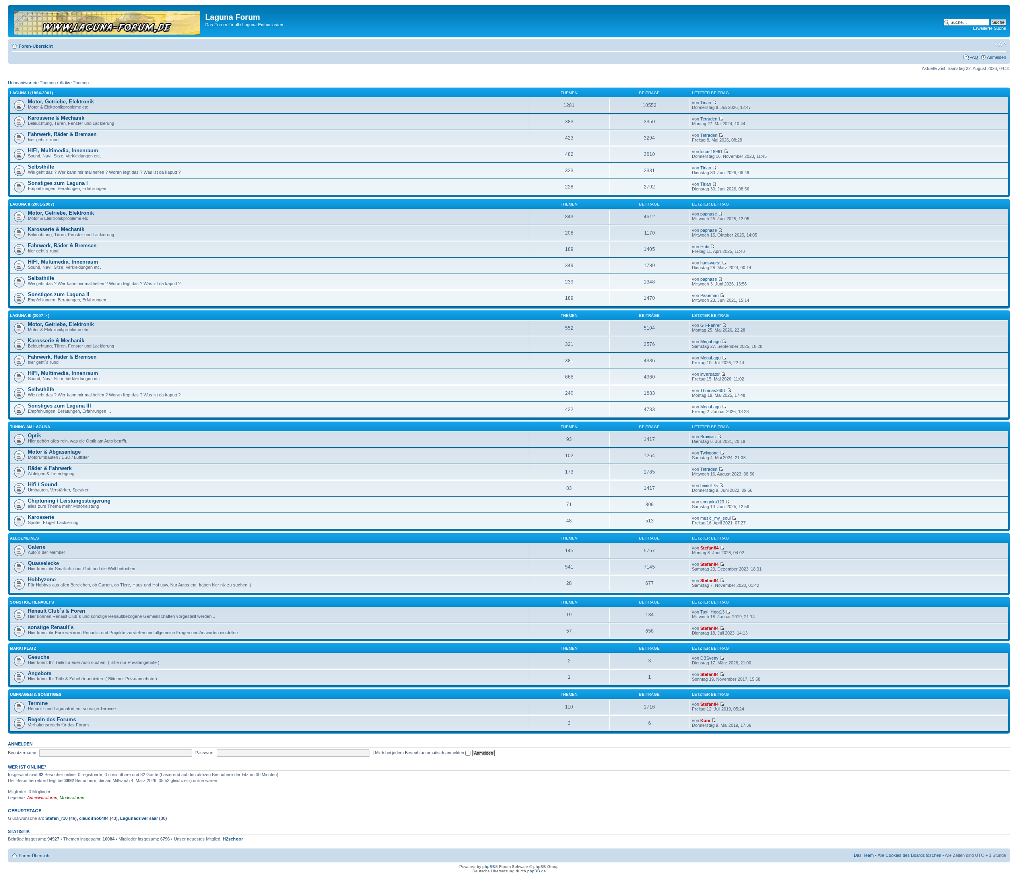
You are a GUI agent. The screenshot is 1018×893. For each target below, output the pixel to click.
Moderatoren (72, 797)
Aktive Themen (74, 82)
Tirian (705, 102)
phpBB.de (536, 871)
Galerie (36, 547)
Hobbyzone (42, 579)
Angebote (39, 673)
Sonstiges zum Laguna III (59, 406)
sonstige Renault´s (51, 627)
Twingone (709, 452)
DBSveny (709, 658)
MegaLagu (710, 341)
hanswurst (710, 262)
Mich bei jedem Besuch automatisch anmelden (420, 752)
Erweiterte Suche (989, 28)
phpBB (488, 866)
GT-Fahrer (710, 325)
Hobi (704, 246)
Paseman (709, 295)
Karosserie (41, 517)
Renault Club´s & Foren (56, 611)
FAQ (973, 57)
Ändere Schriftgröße (1000, 44)
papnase (708, 214)
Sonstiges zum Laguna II (58, 294)
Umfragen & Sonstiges (36, 694)
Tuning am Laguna (30, 427)
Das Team (864, 855)
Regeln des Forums (52, 719)
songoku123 (712, 501)
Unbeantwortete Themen (32, 82)
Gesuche (38, 657)
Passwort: (205, 752)
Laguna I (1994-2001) (31, 93)
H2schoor (233, 839)
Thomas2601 (713, 390)
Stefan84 (709, 548)
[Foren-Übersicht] (107, 21)
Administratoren (42, 797)
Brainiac (708, 436)
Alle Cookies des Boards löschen (909, 855)
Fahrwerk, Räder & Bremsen (62, 134)
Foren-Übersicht (36, 46)
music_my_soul (715, 518)
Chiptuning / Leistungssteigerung (69, 501)
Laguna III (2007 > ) (29, 315)
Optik (34, 436)
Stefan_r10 (56, 818)
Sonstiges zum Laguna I (58, 183)
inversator (710, 374)
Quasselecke (43, 563)
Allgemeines (24, 538)
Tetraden (708, 118)
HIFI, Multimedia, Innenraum (63, 150)
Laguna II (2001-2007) (32, 204)
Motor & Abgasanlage (54, 452)
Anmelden (996, 57)
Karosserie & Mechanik (56, 118)
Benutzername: (22, 752)
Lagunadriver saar (139, 818)
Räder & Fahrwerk (50, 468)
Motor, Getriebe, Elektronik (61, 102)
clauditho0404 (94, 818)
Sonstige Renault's (32, 602)
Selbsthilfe (41, 167)
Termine (38, 703)
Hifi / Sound (42, 484)
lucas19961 (711, 151)
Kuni (705, 720)
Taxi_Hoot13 (712, 612)
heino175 (709, 485)
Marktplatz (23, 648)
